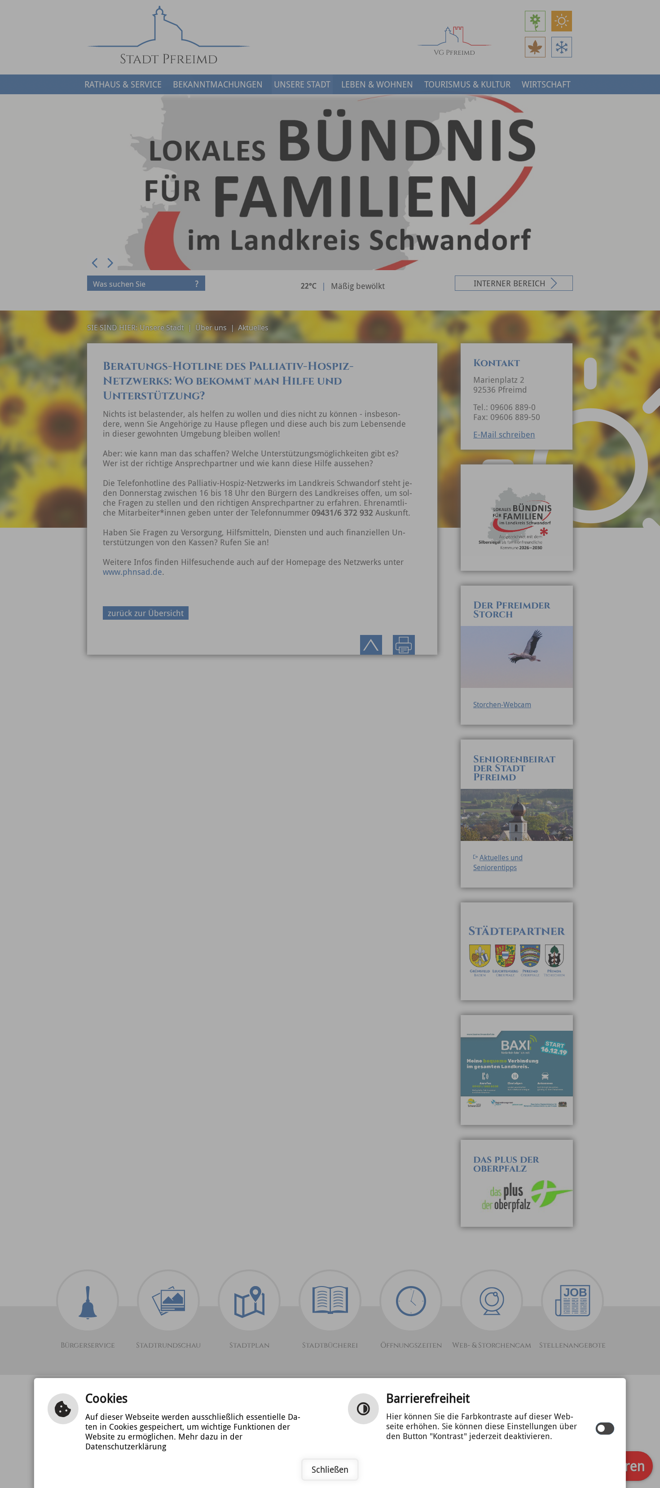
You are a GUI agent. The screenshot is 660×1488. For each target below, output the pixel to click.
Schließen (330, 1469)
